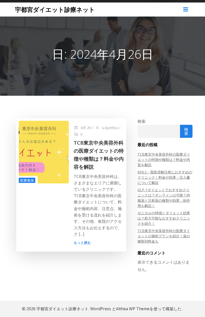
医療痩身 (27, 180)
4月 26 (85, 127)
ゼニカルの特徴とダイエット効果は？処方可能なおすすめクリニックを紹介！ (164, 218)
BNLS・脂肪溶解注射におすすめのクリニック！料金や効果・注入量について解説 (165, 177)
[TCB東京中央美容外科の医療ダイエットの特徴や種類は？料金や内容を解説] (44, 152)
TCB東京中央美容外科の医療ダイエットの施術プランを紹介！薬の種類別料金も (164, 236)
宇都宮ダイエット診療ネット (55, 9)
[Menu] (186, 9)
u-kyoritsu (109, 127)
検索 (142, 121)
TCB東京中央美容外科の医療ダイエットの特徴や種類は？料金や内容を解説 (164, 159)
